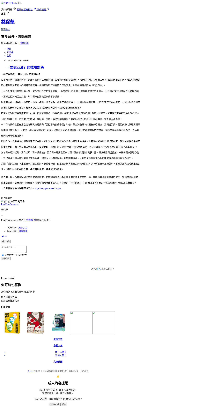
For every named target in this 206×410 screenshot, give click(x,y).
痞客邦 (29, 220)
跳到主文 (5, 29)
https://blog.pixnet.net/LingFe (48, 188)
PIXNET (37, 371)
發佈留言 (6, 259)
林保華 (8, 21)
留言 (36, 220)
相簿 (9, 49)
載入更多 (6, 241)
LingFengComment (9, 204)
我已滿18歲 (54, 404)
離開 (64, 404)
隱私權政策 (73, 371)
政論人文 (22, 228)
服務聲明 (84, 371)
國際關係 (22, 231)
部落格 (10, 52)
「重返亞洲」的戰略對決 (25, 67)
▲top (3, 236)
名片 (9, 55)
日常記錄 (24, 43)
